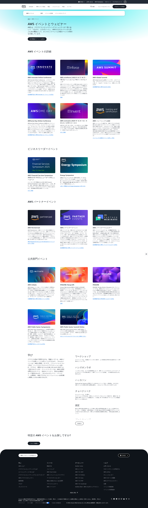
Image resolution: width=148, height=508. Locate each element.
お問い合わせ (107, 466)
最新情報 (20, 481)
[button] (40, 6)
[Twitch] (121, 499)
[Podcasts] (126, 499)
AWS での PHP (79, 481)
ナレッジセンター (108, 475)
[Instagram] (119, 499)
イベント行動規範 (108, 486)
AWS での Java (79, 478)
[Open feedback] (146, 254)
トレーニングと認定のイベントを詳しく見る (103, 137)
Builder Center (79, 466)
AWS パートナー (51, 486)
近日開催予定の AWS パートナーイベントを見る (72, 247)
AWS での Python (80, 475)
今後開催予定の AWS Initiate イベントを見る (38, 298)
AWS (29, 19)
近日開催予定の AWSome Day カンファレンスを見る (40, 134)
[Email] (129, 499)
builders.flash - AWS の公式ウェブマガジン (87, 486)
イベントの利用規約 (109, 489)
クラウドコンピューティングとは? (28, 469)
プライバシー (21, 502)
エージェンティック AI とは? (26, 472)
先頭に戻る (73, 492)
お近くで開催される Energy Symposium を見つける (72, 186)
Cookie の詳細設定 (56, 502)
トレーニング (50, 469)
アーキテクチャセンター (53, 478)
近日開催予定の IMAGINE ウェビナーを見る (103, 298)
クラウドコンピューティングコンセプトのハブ (31, 475)
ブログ (20, 484)
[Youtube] (124, 499)
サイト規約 (30, 502)
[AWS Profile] (125, 2)
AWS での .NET (79, 472)
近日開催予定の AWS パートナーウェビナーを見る (105, 244)
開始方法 (49, 466)
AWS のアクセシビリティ (111, 481)
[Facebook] (114, 499)
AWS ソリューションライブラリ (56, 475)
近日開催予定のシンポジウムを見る (36, 344)
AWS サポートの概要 (109, 478)
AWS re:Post (107, 472)
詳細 (61, 97)
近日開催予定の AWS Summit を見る (102, 86)
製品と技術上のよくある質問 (55, 481)
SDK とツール (79, 469)
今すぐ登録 (63, 132)
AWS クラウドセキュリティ (26, 478)
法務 (105, 484)
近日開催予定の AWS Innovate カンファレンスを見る (40, 94)
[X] (111, 499)
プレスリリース (22, 486)
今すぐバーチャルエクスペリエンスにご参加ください (73, 336)
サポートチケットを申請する (112, 469)
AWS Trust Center (51, 472)
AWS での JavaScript (80, 484)
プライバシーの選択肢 (40, 502)
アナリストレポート (52, 484)
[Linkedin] (116, 499)
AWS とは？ (21, 466)
